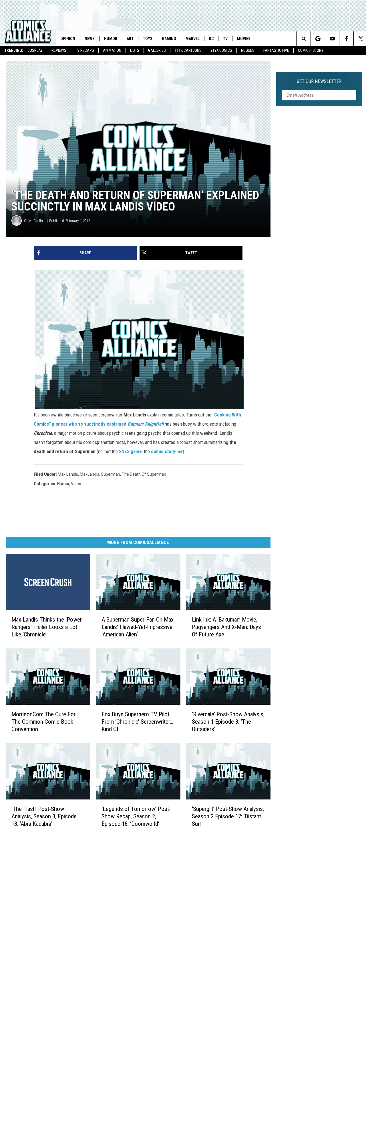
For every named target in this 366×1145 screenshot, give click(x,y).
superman (110, 474)
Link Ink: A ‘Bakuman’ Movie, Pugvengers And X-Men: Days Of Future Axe (226, 627)
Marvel (193, 38)
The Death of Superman (144, 474)
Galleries (157, 50)
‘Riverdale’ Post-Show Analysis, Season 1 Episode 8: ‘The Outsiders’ (228, 722)
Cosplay (35, 50)
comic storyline (167, 451)
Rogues (247, 50)
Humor (110, 38)
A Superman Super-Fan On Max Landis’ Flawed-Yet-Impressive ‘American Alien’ (138, 627)
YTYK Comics (221, 50)
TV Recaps (84, 50)
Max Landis (68, 474)
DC (211, 38)
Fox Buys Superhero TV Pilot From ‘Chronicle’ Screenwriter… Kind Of (137, 722)
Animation (112, 50)
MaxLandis (89, 474)
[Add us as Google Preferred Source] (318, 38)
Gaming (169, 38)
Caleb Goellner (34, 221)
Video (76, 483)
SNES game (130, 451)
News (90, 38)
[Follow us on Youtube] (332, 38)
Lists (134, 50)
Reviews (58, 50)
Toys (147, 38)
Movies (243, 38)
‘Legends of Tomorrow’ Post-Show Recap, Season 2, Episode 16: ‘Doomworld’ (136, 816)
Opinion (67, 38)
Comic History (310, 50)
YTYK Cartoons (188, 50)
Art (130, 38)
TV (225, 38)
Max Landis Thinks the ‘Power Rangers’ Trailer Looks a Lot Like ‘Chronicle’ (46, 627)
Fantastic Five (276, 50)
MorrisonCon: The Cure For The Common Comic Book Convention (43, 722)
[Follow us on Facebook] (346, 38)
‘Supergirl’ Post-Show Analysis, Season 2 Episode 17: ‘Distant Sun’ (228, 816)
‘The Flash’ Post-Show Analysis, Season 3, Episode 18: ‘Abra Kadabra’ (44, 816)
